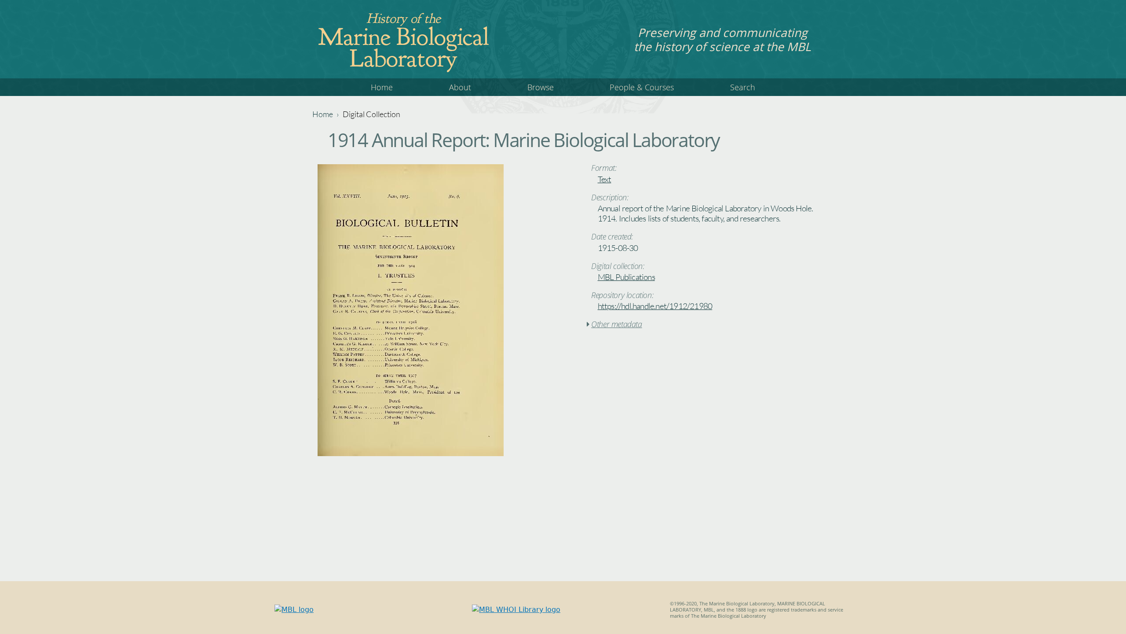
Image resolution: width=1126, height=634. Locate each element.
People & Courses (642, 87)
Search (742, 87)
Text (604, 179)
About (460, 87)
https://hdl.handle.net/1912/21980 (655, 306)
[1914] (411, 454)
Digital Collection (371, 114)
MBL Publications (626, 277)
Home (382, 87)
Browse (540, 87)
